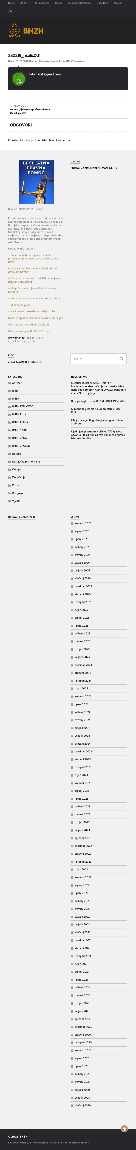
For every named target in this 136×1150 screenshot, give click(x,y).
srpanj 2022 (82, 885)
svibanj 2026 (82, 547)
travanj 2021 (82, 995)
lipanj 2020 (82, 1066)
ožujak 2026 (82, 562)
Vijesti (16, 501)
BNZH (23, 2)
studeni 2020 (83, 1034)
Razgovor (18, 493)
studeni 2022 (83, 853)
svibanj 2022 (82, 901)
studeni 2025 (83, 594)
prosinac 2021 (83, 940)
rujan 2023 (81, 775)
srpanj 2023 (82, 790)
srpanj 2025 (82, 617)
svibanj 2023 (82, 806)
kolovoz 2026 (83, 523)
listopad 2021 (83, 956)
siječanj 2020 (83, 1105)
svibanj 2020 (82, 1074)
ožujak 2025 (82, 649)
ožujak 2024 (82, 727)
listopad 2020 (83, 1042)
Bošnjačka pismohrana (80, 2)
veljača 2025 (82, 657)
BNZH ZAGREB (21, 445)
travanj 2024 (82, 720)
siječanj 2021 (82, 1019)
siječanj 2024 (83, 743)
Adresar (118, 2)
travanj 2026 (82, 554)
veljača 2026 (82, 570)
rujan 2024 (81, 688)
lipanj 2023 (81, 798)
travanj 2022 (82, 908)
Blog (15, 390)
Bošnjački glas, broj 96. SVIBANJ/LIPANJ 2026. (99, 401)
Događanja (102, 2)
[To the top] (124, 1128)
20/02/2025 (22, 61)
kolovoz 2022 (83, 877)
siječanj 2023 (82, 838)
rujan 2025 (81, 609)
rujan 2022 (81, 869)
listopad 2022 (83, 861)
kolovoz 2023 (83, 783)
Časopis (17, 469)
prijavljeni (29, 140)
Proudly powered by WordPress (27, 1142)
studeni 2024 (83, 672)
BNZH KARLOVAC (22, 406)
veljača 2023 (82, 830)
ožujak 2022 (82, 916)
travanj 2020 (82, 1081)
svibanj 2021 (82, 987)
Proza (15, 485)
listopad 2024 (83, 680)
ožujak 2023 (82, 822)
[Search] (11, 11)
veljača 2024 (82, 735)
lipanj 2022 (81, 893)
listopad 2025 (83, 602)
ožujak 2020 (82, 1089)
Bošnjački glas (42, 2)
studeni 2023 (83, 759)
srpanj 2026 (82, 531)
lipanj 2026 (81, 539)
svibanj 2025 (82, 633)
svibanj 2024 (82, 712)
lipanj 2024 (81, 704)
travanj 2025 (82, 641)
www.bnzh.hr (16, 337)
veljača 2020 (82, 1097)
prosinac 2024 (83, 665)
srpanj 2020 (82, 1058)
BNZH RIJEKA (20, 422)
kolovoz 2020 (83, 1050)
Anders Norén (80, 1142)
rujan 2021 (81, 963)
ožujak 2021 (82, 1003)
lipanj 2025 (81, 625)
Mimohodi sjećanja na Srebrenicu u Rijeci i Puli (97, 410)
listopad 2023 (83, 767)
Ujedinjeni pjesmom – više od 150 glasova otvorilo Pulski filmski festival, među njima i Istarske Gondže (98, 435)
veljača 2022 (82, 924)
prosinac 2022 (83, 845)
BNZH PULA (19, 414)
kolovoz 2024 (83, 696)
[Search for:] (98, 358)
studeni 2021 (82, 948)
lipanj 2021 (81, 979)
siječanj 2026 (83, 578)
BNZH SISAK (19, 430)
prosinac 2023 (83, 751)
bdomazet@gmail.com (52, 61)
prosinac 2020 (83, 1026)
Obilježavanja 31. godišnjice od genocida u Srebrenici (97, 421)
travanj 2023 (82, 814)
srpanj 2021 (82, 971)
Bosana (58, 2)
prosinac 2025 (83, 586)
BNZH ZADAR (20, 438)
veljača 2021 (82, 1011)
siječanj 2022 (82, 932)
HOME (11, 2)
